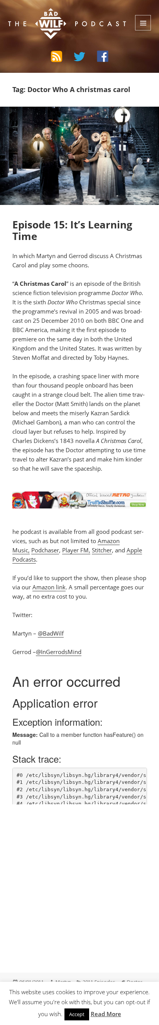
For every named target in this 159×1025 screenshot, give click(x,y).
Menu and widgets (143, 22)
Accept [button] (77, 1014)
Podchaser (45, 550)
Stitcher (102, 550)
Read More (106, 1014)
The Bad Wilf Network (55, 14)
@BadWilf (51, 633)
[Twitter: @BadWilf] (79, 58)
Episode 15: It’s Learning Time (72, 230)
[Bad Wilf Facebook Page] (102, 56)
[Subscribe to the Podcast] (56, 56)
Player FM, (76, 550)
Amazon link (49, 587)
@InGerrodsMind (58, 652)
